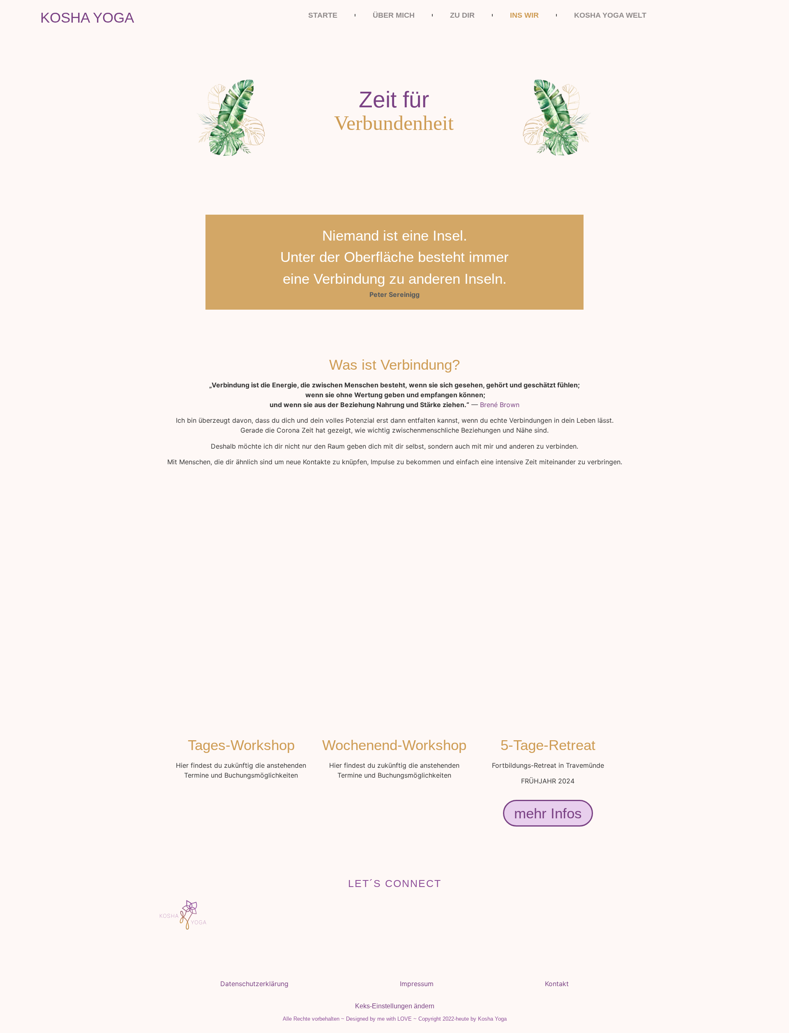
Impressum (417, 984)
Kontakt (557, 984)
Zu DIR (462, 15)
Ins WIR (524, 15)
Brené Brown (499, 405)
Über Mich (394, 15)
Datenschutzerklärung (254, 984)
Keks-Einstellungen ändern (394, 1006)
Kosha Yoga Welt (610, 15)
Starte (322, 15)
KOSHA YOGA (87, 17)
